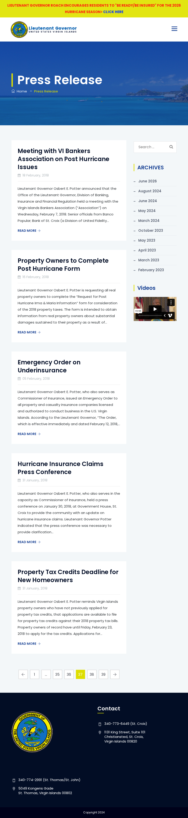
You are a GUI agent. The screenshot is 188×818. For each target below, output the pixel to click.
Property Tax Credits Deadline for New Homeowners (68, 576)
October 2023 (150, 230)
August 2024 (149, 191)
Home (21, 91)
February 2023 (151, 270)
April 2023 (147, 250)
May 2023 (146, 240)
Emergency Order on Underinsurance (49, 366)
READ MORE (27, 230)
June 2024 (147, 200)
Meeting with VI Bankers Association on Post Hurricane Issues (63, 159)
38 (92, 674)
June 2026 (147, 181)
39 (103, 674)
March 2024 (149, 220)
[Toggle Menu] (175, 28)
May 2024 (147, 210)
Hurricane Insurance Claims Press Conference (60, 468)
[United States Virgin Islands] (43, 29)
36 (69, 674)
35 (57, 674)
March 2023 (148, 260)
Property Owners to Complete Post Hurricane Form (63, 265)
